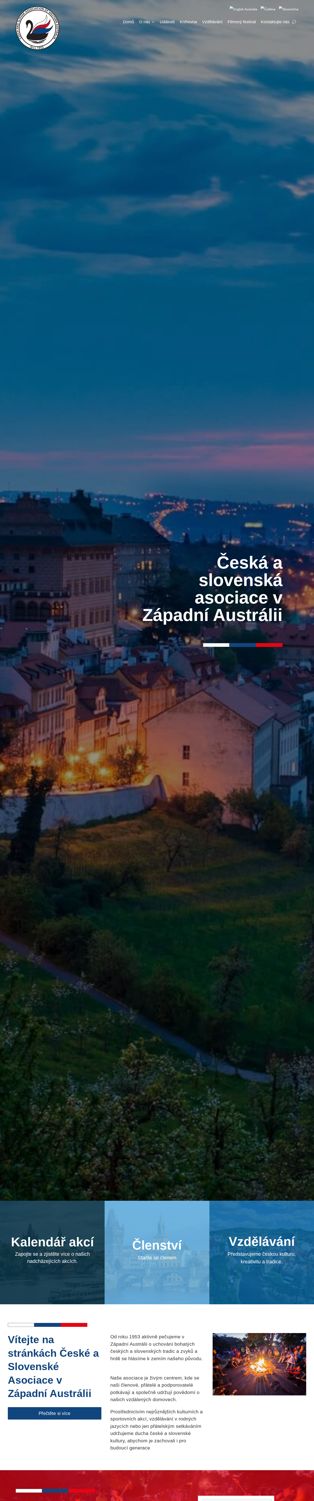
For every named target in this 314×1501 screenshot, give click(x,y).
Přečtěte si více (54, 1413)
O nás (144, 22)
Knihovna (188, 22)
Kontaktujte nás (275, 22)
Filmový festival (242, 22)
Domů (128, 22)
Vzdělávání (212, 22)
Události (167, 22)
